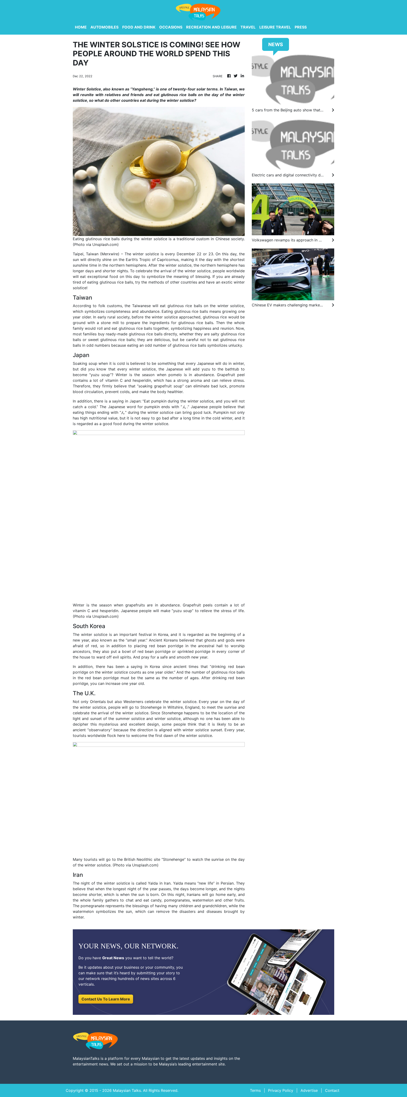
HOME (81, 27)
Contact (332, 1090)
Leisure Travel (275, 27)
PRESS (301, 27)
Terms (255, 1090)
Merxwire (110, 254)
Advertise (309, 1090)
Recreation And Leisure (211, 27)
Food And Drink (138, 27)
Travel (248, 27)
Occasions (170, 27)
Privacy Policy (280, 1090)
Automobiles (104, 27)
